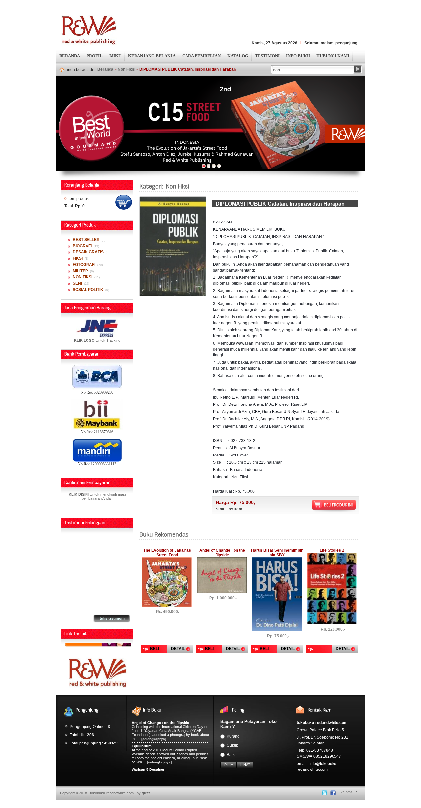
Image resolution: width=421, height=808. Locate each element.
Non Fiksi (126, 69)
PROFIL (95, 55)
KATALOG (237, 55)
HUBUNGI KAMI (332, 55)
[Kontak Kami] (98, 661)
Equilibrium (142, 746)
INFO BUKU (298, 55)
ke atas (347, 792)
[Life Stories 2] (332, 623)
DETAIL (178, 648)
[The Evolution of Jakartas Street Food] (167, 605)
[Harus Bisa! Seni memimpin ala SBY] (277, 630)
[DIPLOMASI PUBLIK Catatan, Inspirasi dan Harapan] (173, 295)
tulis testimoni (112, 618)
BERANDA (69, 55)
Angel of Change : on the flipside (222, 552)
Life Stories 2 (332, 550)
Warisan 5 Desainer (148, 769)
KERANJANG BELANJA (152, 55)
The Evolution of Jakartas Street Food (167, 552)
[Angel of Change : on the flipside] (222, 592)
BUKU (115, 55)
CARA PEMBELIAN (201, 55)
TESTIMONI (267, 55)
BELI (154, 648)
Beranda (105, 69)
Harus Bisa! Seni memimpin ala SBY (277, 552)
